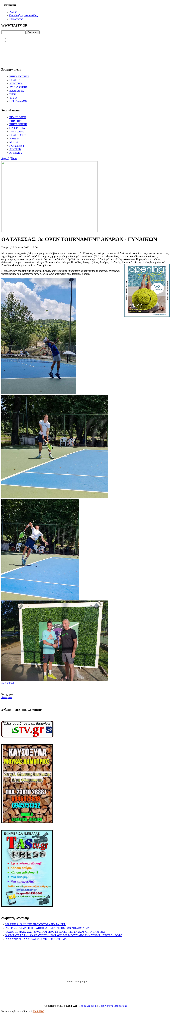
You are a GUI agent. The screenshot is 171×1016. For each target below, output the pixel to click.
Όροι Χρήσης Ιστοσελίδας (113, 1005)
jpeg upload (7, 683)
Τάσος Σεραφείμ (88, 1005)
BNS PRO (38, 1011)
